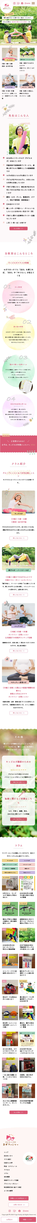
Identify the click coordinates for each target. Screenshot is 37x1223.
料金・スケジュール (10, 1166)
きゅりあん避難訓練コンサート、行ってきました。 (10, 1103)
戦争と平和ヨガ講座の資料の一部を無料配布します (10, 921)
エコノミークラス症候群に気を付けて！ (10, 972)
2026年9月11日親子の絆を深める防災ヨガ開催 (27, 895)
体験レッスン (27, 1219)
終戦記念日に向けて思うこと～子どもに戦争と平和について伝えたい (27, 922)
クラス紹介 (7, 1159)
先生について (27, 872)
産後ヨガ (27, 868)
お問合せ (9, 1219)
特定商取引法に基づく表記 (12, 1187)
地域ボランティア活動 (11, 1180)
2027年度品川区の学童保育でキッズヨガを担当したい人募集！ (27, 948)
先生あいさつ (8, 1156)
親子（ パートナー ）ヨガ (10, 864)
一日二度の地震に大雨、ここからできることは (10, 1077)
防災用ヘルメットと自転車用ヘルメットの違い (10, 1025)
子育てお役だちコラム (10, 872)
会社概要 (7, 1177)
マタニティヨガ (27, 864)
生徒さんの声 (8, 1163)
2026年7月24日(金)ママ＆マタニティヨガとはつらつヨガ (27, 1052)
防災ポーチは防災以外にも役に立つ (10, 998)
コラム (6, 1173)
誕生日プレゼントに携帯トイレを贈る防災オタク (27, 973)
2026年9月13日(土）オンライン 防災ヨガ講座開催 (9, 947)
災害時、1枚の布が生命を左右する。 (26, 1076)
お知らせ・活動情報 (10, 868)
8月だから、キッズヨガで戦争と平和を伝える (10, 895)
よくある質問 (8, 1191)
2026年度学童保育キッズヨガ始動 (26, 1102)
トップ (6, 1152)
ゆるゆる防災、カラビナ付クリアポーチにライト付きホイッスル (10, 1052)
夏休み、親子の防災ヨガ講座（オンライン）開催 (27, 1025)
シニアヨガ (27, 860)
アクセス (7, 1170)
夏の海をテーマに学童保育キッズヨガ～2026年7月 (27, 999)
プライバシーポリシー (11, 1184)
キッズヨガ (10, 860)
